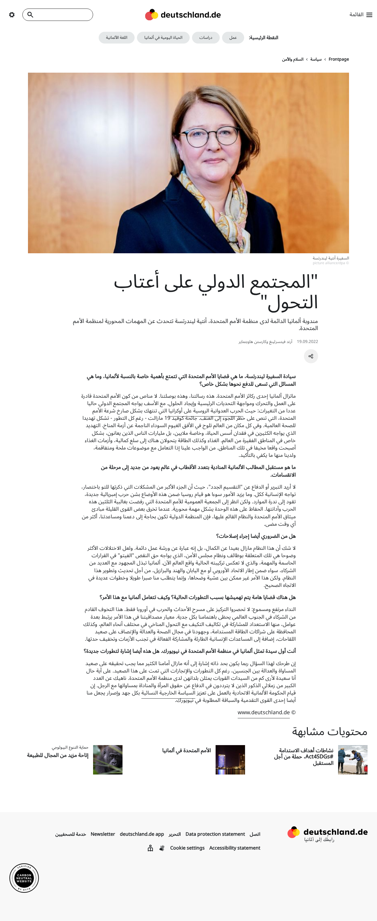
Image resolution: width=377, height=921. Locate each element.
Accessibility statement (234, 848)
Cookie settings (187, 848)
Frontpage (339, 59)
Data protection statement (215, 834)
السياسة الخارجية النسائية (168, 692)
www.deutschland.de (264, 712)
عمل (233, 37)
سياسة (316, 59)
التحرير (175, 834)
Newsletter (103, 834)
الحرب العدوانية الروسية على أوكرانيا (205, 410)
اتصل (255, 834)
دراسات (205, 37)
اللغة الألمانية (116, 37)
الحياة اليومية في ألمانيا (163, 37)
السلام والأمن (292, 59)
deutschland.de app (142, 834)
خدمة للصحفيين (70, 834)
